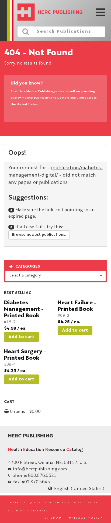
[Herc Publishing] (46, 12)
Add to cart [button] (21, 337)
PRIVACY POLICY (86, 518)
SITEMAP (53, 518)
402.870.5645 (36, 482)
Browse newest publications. (39, 235)
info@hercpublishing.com (40, 469)
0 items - (25, 412)
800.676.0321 (42, 476)
